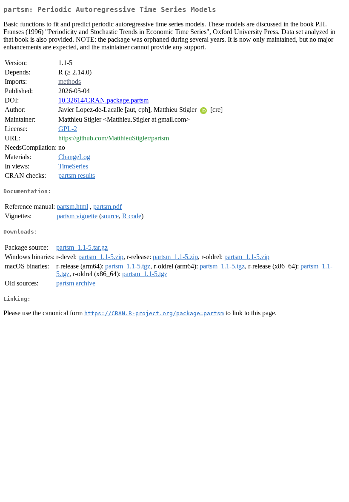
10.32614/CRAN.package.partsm (103, 100)
